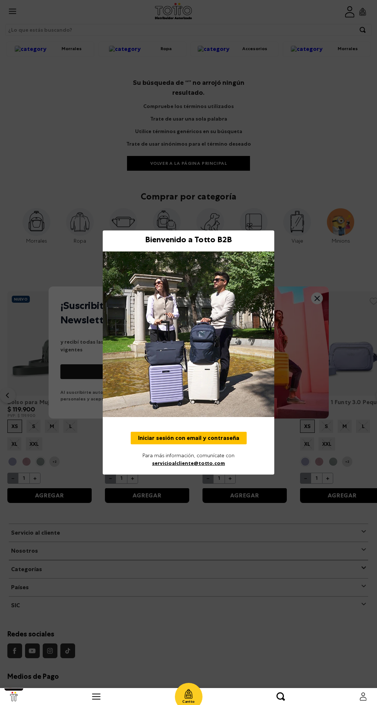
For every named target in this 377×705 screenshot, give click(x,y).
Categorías (96, 696)
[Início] (14, 696)
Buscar (280, 696)
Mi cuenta (363, 696)
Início (14, 696)
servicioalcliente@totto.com (188, 463)
